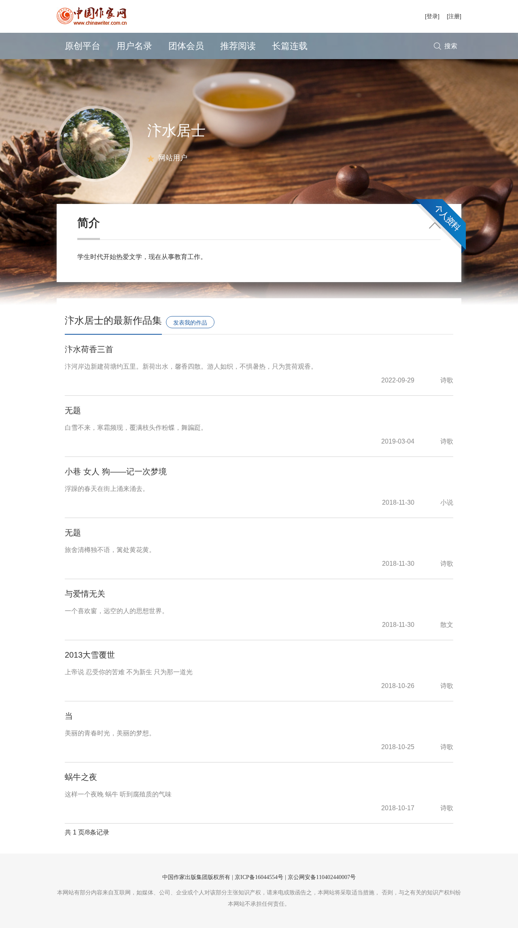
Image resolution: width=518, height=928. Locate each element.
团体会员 (186, 46)
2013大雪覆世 (90, 654)
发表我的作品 (190, 322)
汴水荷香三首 (89, 349)
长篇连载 (290, 46)
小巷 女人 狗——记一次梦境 (116, 471)
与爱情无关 (85, 593)
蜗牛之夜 (81, 777)
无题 (73, 410)
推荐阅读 (238, 46)
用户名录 (134, 46)
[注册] (454, 16)
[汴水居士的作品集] (94, 143)
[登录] (432, 16)
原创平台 (82, 46)
